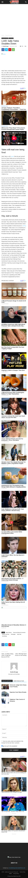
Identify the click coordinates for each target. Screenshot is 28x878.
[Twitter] (6, 49)
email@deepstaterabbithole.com (17, 868)
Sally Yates (19, 634)
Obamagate (13, 634)
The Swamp (11, 38)
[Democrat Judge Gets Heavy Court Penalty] (5, 686)
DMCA (10, 873)
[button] (2, 2)
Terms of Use (22, 872)
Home (2, 35)
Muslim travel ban (5, 634)
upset (12, 156)
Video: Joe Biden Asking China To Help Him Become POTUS (7, 655)
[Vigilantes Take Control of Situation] (5, 701)
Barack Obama (9, 632)
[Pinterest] (9, 49)
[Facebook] (2, 49)
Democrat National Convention (19, 632)
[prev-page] (2, 707)
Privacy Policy (16, 873)
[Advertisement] (14, 19)
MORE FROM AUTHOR (19, 681)
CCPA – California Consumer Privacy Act (10, 872)
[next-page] (5, 707)
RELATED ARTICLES (7, 681)
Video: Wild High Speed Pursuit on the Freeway (21, 654)
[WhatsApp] (13, 49)
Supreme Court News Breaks (18, 692)
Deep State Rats (8, 35)
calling (24, 225)
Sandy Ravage (6, 46)
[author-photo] (14, 670)
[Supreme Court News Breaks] (5, 694)
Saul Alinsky (4, 636)
